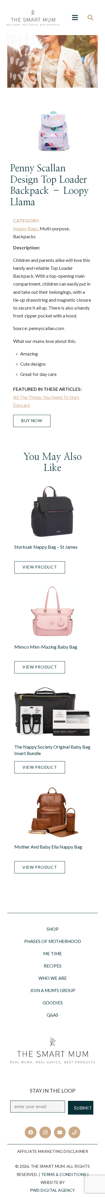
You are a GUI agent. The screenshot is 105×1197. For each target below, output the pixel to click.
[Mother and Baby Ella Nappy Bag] (52, 811)
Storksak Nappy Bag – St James (46, 547)
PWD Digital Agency (52, 1190)
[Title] (74, 1132)
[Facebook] (30, 1132)
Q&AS (52, 1015)
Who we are (52, 978)
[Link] (33, 18)
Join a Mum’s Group (52, 990)
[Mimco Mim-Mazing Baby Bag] (52, 611)
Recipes (53, 965)
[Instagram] (45, 1132)
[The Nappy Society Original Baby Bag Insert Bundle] (52, 711)
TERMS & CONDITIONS (63, 1174)
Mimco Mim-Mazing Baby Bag (45, 647)
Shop (53, 929)
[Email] (60, 1132)
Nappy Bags (25, 228)
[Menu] (75, 17)
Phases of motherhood (52, 941)
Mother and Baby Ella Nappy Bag (48, 846)
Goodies (53, 1002)
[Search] (92, 17)
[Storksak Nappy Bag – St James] (52, 511)
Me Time (52, 953)
